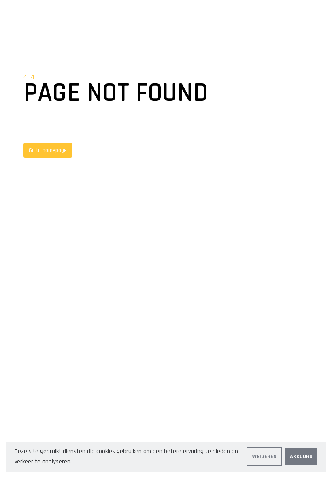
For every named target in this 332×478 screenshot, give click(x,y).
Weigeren (264, 456)
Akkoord (301, 456)
